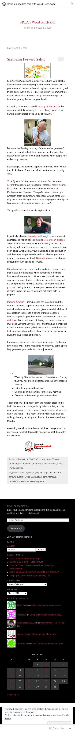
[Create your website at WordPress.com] (37, 4)
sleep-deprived (34, 236)
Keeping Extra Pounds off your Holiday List (29, 575)
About (12, 546)
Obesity (46, 463)
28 (29, 687)
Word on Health (16, 468)
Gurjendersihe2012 (26, 623)
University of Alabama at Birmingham (26, 481)
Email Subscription (18, 506)
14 (29, 675)
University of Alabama (46, 106)
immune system (16, 477)
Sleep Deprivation (33, 477)
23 (46, 681)
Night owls (41, 258)
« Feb (10, 695)
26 (11, 687)
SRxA (60, 463)
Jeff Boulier (22, 643)
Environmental (25, 463)
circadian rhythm (24, 472)
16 (46, 675)
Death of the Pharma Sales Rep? (25, 558)
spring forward (49, 477)
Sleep (53, 463)
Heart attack (55, 472)
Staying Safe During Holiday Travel (26, 562)
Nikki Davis (22, 605)
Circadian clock (15, 269)
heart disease (58, 240)
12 (11, 675)
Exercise (37, 463)
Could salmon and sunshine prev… (46, 615)
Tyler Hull (21, 615)
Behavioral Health (26, 459)
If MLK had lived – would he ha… (47, 605)
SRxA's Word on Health (37, 22)
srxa (19, 634)
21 (29, 681)
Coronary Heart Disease (47, 459)
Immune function (15, 302)
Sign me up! (16, 528)
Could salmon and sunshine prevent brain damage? (34, 572)
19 (11, 681)
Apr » (16, 695)
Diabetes (13, 463)
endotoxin (12, 320)
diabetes (43, 240)
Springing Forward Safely (26, 59)
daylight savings (40, 472)
